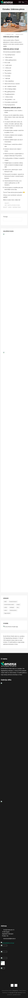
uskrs (10, 207)
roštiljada (12, 607)
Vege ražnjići (7, 613)
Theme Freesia (22, 990)
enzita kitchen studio (13, 205)
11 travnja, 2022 (8, 34)
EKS (6, 205)
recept (5, 207)
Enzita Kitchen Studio (7, 990)
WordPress (4, 992)
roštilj (5, 607)
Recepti (7, 203)
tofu (18, 607)
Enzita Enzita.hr (13, 601)
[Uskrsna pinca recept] (14, 13)
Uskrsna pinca (16, 207)
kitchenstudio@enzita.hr (9, 938)
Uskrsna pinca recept (11, 37)
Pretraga (5, 216)
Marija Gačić (19, 34)
